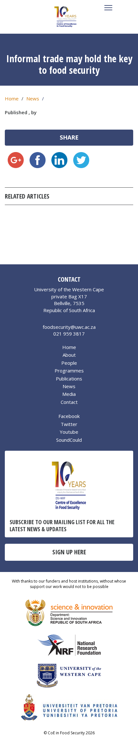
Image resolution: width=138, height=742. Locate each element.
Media (69, 394)
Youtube (69, 432)
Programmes (69, 370)
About (69, 355)
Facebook (69, 416)
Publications (69, 378)
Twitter (69, 424)
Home (12, 98)
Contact (69, 402)
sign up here (69, 552)
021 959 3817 (69, 333)
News (32, 98)
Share (69, 137)
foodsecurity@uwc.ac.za (69, 327)
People (69, 363)
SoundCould (69, 440)
